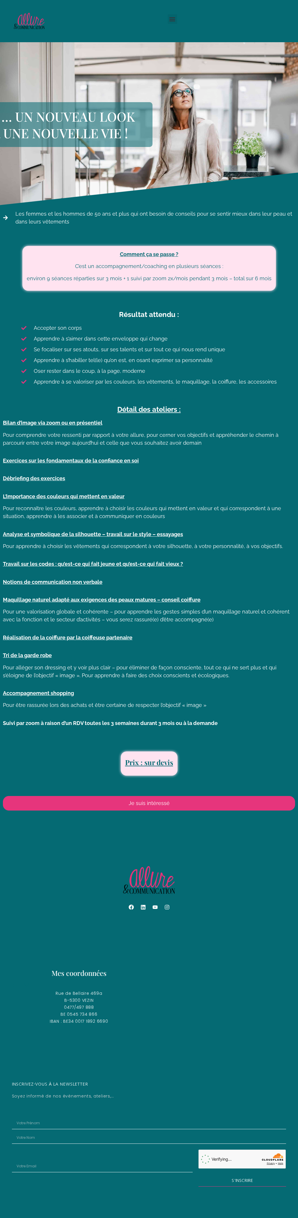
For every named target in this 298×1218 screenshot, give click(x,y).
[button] (172, 19)
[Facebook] (131, 907)
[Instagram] (167, 907)
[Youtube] (155, 907)
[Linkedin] (143, 907)
